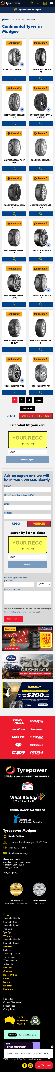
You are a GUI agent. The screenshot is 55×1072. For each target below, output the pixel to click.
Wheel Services (10, 960)
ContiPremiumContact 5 (40, 206)
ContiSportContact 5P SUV (14, 342)
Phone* (19, 494)
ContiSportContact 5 (41, 251)
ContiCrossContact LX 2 (14, 116)
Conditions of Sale (35, 1059)
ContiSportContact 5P (41, 296)
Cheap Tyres (9, 1009)
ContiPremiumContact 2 (14, 206)
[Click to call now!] (31, 3)
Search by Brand (11, 925)
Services (7, 946)
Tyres (6, 914)
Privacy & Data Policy (19, 1059)
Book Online (10, 974)
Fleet (6, 978)
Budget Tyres (9, 1005)
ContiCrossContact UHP (14, 161)
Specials (7, 967)
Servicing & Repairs (12, 953)
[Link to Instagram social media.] (30, 1065)
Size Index (8, 998)
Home (8, 19)
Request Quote (13, 619)
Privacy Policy (10, 611)
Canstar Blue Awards (12, 1002)
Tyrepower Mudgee (29, 9)
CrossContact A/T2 (14, 386)
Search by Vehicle (11, 918)
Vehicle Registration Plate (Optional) (15, 579)
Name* (7, 485)
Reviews (8, 989)
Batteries (7, 950)
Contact (7, 971)
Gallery (7, 985)
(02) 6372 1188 (17, 847)
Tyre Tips (7, 932)
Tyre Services (9, 957)
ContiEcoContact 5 (41, 160)
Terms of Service (28, 611)
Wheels (7, 935)
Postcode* (8, 512)
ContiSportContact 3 (14, 251)
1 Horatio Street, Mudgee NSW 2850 (28, 842)
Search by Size (10, 921)
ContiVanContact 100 (40, 342)
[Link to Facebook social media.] (24, 1065)
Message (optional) (13, 589)
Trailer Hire (8, 964)
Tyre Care (7, 928)
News (6, 982)
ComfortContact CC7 (14, 70)
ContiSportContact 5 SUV (14, 296)
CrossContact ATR (41, 386)
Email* (7, 503)
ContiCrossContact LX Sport (41, 116)
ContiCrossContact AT (41, 71)
